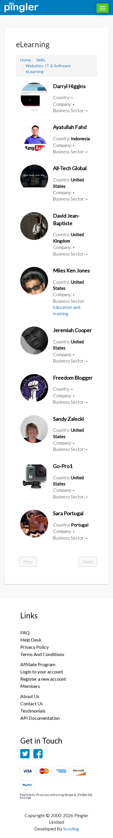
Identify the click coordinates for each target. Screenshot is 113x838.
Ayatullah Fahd (70, 127)
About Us (29, 696)
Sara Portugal (68, 513)
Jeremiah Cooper (72, 330)
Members (30, 686)
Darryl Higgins (69, 86)
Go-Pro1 (62, 466)
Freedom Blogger (73, 377)
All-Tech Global (70, 168)
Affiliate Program (37, 664)
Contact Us (31, 703)
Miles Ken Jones (71, 270)
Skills (40, 59)
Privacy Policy (34, 647)
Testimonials (32, 710)
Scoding (71, 828)
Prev (27, 561)
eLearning (34, 71)
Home (25, 59)
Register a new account (43, 679)
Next (88, 561)
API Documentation (40, 718)
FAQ (25, 632)
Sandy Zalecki (68, 419)
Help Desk (30, 639)
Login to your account (41, 671)
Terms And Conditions (42, 654)
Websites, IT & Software (48, 65)
